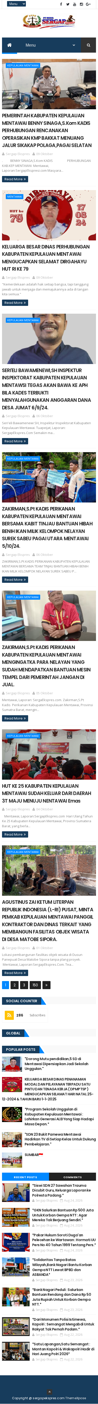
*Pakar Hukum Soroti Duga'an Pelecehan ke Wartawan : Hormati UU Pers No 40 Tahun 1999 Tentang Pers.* (64, 1240)
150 (35, 985)
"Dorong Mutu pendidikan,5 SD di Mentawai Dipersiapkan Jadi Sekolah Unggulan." (56, 1063)
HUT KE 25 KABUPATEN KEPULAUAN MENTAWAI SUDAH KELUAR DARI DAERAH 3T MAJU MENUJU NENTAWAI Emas (46, 793)
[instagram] (81, 4)
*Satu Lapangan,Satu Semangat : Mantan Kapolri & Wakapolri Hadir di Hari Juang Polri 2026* (63, 1349)
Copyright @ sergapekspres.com (38, 1398)
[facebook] (61, 4)
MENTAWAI (14, 196)
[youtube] (74, 4)
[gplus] (88, 4)
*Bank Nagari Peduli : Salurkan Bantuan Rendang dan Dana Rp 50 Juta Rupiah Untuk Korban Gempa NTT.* (61, 1297)
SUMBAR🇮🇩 (34, 1154)
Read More (14, 179)
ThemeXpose (75, 1398)
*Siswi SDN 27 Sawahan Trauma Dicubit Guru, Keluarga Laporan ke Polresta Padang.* (61, 1190)
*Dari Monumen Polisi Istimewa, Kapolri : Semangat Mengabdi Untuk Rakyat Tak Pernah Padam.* (63, 1324)
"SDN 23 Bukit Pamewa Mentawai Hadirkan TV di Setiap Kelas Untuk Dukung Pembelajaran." (60, 1139)
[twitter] (68, 4)
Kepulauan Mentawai (23, 65)
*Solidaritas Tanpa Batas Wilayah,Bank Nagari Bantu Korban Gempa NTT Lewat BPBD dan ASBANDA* (62, 1267)
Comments (72, 1177)
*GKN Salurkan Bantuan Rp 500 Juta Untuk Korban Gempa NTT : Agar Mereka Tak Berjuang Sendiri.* (63, 1215)
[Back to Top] (49, 1392)
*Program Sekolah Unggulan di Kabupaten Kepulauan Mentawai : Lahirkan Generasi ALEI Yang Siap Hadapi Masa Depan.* (59, 1117)
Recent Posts (25, 1177)
